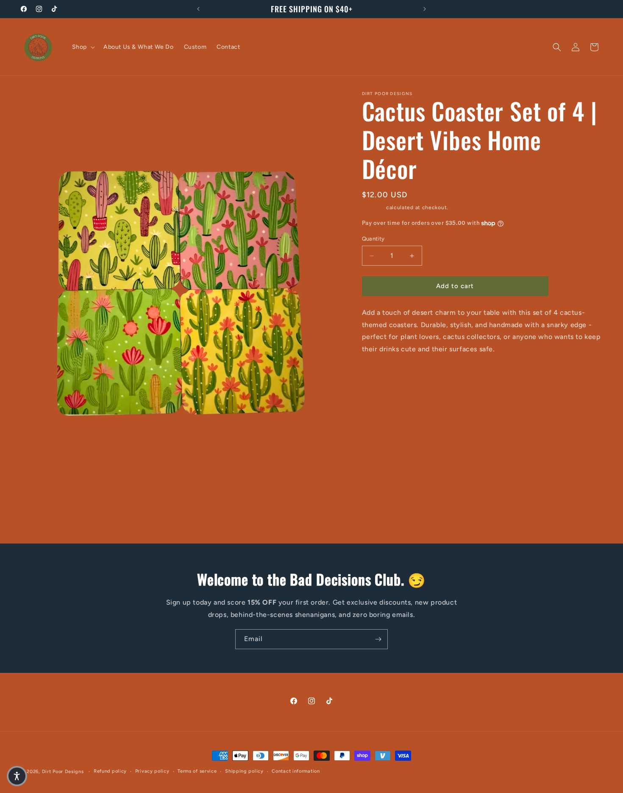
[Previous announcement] (198, 9)
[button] (82, 47)
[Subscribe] (378, 639)
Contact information (296, 771)
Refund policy (110, 771)
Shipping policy (244, 771)
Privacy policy (152, 771)
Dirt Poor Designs (64, 771)
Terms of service (197, 771)
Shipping (373, 207)
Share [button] (378, 375)
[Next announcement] (424, 9)
